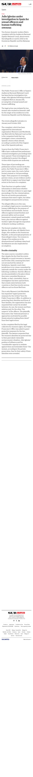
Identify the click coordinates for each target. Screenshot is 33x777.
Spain (4, 9)
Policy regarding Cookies (26, 626)
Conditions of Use (19, 624)
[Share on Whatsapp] (3, 46)
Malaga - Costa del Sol (16, 630)
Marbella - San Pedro (7, 632)
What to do (17, 633)
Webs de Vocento (26, 639)
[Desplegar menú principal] (30, 4)
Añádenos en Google (13, 46)
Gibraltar (23, 632)
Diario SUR (8, 630)
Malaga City (24, 630)
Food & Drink (10, 633)
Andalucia (14, 632)
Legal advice (11, 624)
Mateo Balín (14, 77)
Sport (22, 633)
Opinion (12, 635)
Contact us (5, 624)
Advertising (17, 626)
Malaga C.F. (26, 633)
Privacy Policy (27, 624)
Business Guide (19, 635)
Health (5, 633)
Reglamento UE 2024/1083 (7, 626)
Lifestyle (28, 632)
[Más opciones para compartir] (5, 46)
